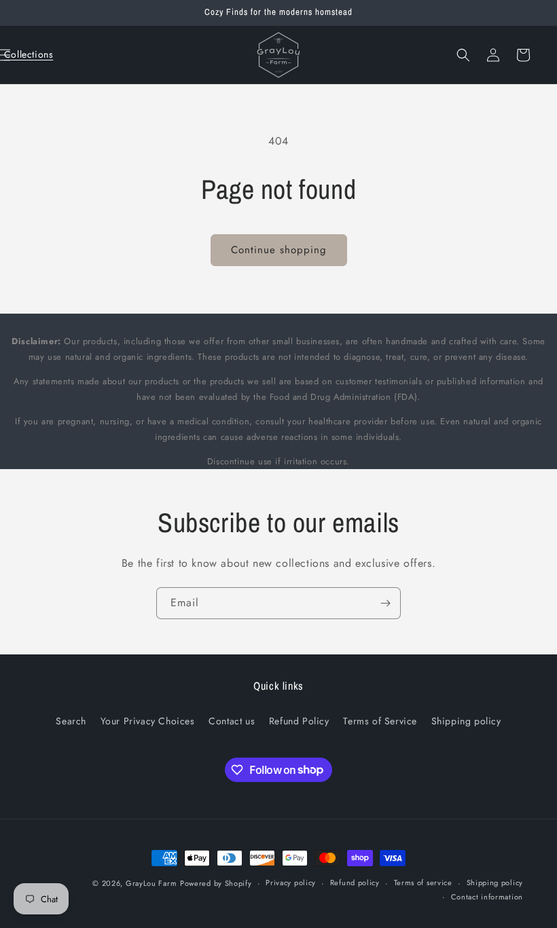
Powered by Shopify (216, 883)
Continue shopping (279, 249)
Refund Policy (299, 721)
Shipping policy (466, 721)
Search (71, 721)
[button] (28, 55)
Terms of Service (380, 721)
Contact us (232, 721)
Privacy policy (291, 882)
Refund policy (355, 882)
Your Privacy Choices (148, 721)
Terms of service (423, 882)
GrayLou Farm (151, 883)
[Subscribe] (385, 603)
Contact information (487, 896)
